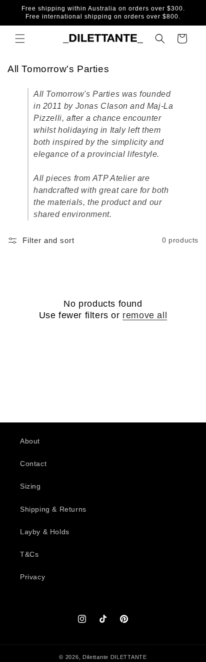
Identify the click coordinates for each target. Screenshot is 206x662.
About (30, 441)
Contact (33, 464)
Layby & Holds (45, 532)
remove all (144, 315)
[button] (20, 39)
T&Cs (29, 554)
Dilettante (95, 657)
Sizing (30, 486)
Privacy (32, 577)
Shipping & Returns (53, 509)
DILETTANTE (128, 657)
